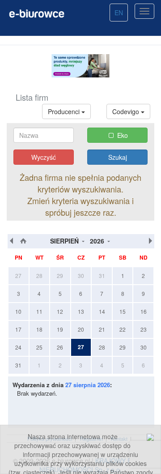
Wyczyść (43, 157)
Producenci (64, 111)
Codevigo (126, 111)
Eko (122, 135)
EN (118, 12)
